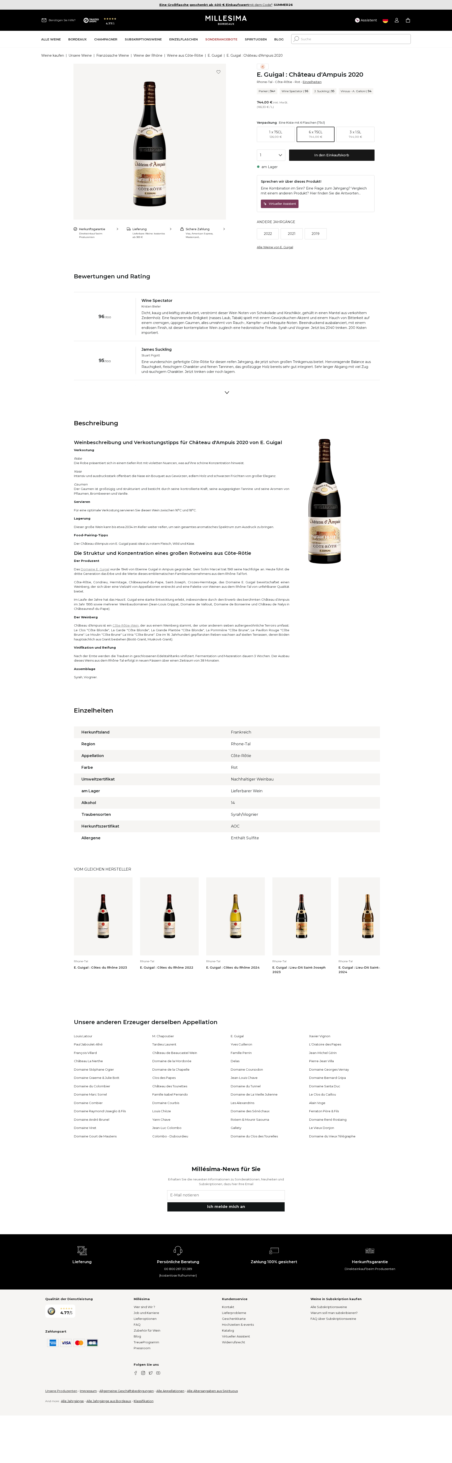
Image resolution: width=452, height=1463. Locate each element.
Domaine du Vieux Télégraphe (332, 1136)
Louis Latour (83, 1036)
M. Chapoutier (163, 1036)
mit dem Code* (215, 5)
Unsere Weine (80, 55)
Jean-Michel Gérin (323, 1053)
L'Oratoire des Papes (325, 1044)
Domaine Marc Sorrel (90, 1094)
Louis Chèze (161, 1111)
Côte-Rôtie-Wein (126, 625)
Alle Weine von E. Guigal (275, 247)
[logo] (226, 20)
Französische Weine (112, 55)
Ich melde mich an (226, 1206)
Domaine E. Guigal (95, 569)
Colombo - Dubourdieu (170, 1136)
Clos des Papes (164, 1078)
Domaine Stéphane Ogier (94, 1069)
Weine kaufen (52, 55)
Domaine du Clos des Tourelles (254, 1136)
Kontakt (228, 1307)
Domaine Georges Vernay (329, 1069)
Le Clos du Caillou (322, 1094)
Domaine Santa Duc (324, 1086)
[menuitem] (51, 39)
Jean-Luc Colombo (167, 1128)
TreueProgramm (146, 1342)
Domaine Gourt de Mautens (95, 1136)
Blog (137, 1336)
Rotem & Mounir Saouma (250, 1119)
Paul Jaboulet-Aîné (88, 1044)
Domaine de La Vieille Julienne (254, 1094)
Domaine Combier (88, 1103)
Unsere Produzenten (61, 1391)
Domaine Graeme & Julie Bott (96, 1078)
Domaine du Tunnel (246, 1086)
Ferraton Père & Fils (324, 1111)
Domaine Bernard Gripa (327, 1078)
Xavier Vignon (319, 1036)
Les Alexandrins (242, 1103)
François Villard (85, 1053)
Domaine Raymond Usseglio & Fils (100, 1111)
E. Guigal (215, 55)
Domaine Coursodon (247, 1069)
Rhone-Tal (264, 82)
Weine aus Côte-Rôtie (185, 55)
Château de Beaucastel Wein (174, 1053)
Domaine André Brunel (91, 1119)
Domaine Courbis (165, 1103)
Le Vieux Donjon (321, 1128)
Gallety (236, 1128)
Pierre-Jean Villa (321, 1061)
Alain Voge (317, 1103)
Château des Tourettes (169, 1086)
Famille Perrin (241, 1053)
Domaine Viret (85, 1128)
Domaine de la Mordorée (171, 1061)
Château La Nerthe (88, 1061)
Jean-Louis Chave (244, 1078)
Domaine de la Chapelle (171, 1069)
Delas (235, 1061)
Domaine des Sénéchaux (250, 1111)
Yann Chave (161, 1119)
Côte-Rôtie (283, 82)
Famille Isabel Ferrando (170, 1094)
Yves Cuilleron (241, 1044)
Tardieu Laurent (164, 1044)
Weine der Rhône (147, 55)
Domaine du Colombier (92, 1086)
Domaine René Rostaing (328, 1119)
